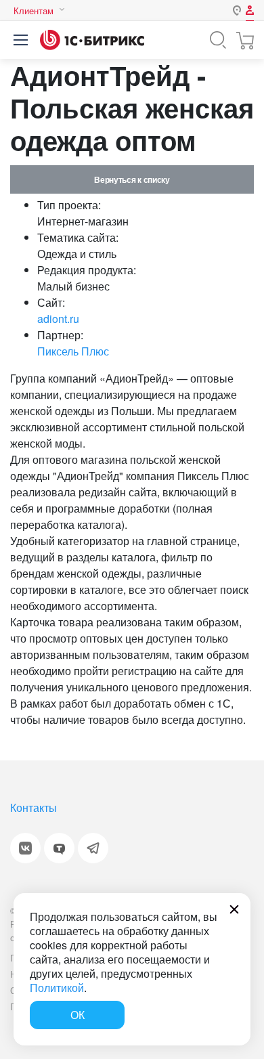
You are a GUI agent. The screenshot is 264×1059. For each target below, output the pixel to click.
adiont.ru (58, 318)
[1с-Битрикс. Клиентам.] (92, 40)
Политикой (57, 987)
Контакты (33, 807)
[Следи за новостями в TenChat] (59, 848)
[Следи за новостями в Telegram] (93, 848)
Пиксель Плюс (73, 351)
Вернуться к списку (131, 179)
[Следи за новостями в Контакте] (25, 848)
